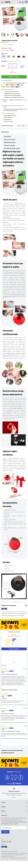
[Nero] (19, 56)
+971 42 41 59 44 (12, 856)
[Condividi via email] (26, 126)
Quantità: (3, 66)
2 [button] (12, 742)
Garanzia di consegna (8, 89)
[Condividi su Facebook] (18, 126)
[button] (4, 44)
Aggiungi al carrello (14, 76)
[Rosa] (8, 56)
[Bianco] (3, 56)
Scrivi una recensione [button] (14, 649)
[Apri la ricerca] (20, 2)
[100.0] (10, 657)
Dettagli (15, 110)
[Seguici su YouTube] (7, 842)
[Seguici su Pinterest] (5, 842)
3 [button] (14, 742)
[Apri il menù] (2, 2)
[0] (25, 2)
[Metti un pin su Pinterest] (20, 126)
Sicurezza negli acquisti (8, 113)
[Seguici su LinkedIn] (10, 842)
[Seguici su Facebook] (2, 842)
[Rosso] (24, 56)
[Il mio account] (22, 2)
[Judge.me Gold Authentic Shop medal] (14, 777)
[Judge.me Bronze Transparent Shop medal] (20, 777)
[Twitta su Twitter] (23, 126)
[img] (4, 669)
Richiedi (5, 831)
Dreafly (2, 42)
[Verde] (13, 56)
